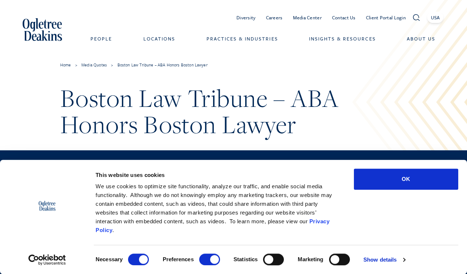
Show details (380, 259)
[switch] (209, 259)
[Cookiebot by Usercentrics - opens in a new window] (47, 259)
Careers (274, 17)
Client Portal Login (386, 17)
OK (406, 179)
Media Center (307, 17)
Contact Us (344, 17)
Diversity (246, 17)
